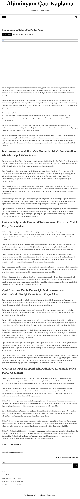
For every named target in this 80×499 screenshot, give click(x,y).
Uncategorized (7, 34)
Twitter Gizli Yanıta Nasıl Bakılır (13, 481)
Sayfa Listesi (6, 475)
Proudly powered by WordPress (34, 495)
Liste (3, 471)
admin (31, 34)
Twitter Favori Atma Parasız (11, 478)
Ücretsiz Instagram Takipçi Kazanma (14, 485)
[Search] (76, 17)
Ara (3, 462)
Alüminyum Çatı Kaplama (40, 3)
